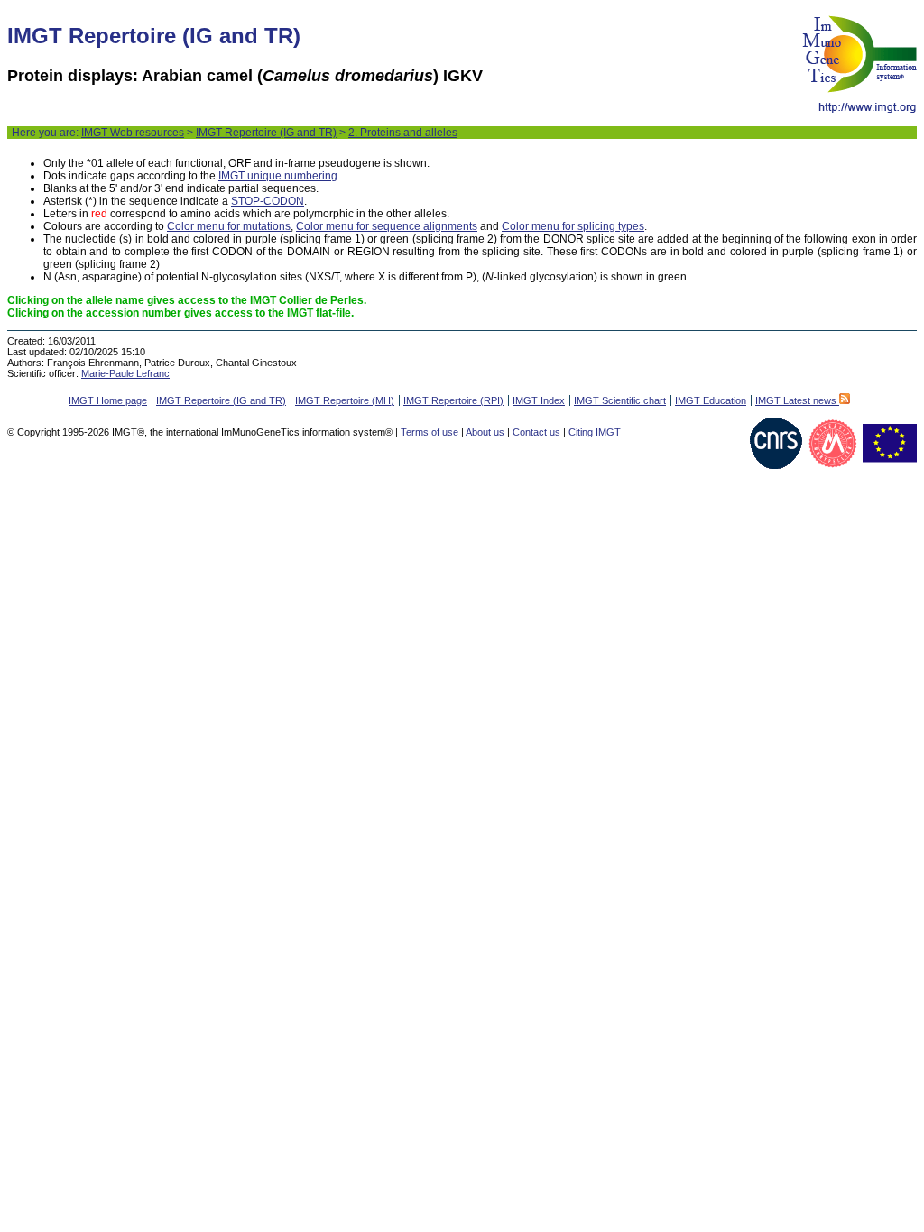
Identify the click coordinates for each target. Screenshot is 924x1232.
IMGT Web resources (132, 132)
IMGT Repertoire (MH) (344, 400)
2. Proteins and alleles (402, 132)
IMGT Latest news (797, 400)
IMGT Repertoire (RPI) (453, 400)
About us (485, 432)
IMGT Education (710, 400)
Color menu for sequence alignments (386, 226)
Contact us (536, 432)
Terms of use (429, 432)
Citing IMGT (594, 432)
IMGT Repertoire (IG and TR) (266, 132)
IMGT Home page (108, 400)
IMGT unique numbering (277, 176)
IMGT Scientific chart (620, 400)
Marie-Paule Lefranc (125, 373)
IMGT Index (539, 400)
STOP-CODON (267, 201)
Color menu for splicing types (573, 226)
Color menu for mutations (229, 226)
